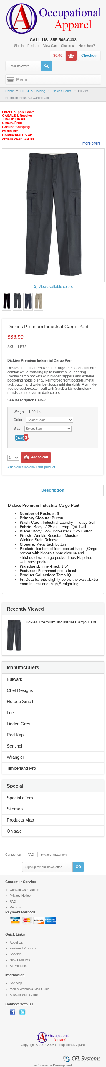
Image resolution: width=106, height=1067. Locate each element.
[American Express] (50, 920)
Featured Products (23, 948)
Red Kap (15, 734)
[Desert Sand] (38, 302)
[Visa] (15, 920)
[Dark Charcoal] (17, 302)
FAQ (31, 854)
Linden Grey (18, 723)
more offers (91, 143)
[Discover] (39, 920)
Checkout (68, 45)
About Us (16, 942)
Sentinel (14, 745)
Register (33, 45)
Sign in (19, 45)
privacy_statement (54, 854)
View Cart (50, 45)
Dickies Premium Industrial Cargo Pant (60, 622)
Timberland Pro (21, 768)
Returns (15, 907)
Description (52, 490)
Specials (16, 954)
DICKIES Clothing (32, 91)
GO (78, 867)
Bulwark (14, 679)
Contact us (13, 854)
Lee (10, 712)
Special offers (20, 797)
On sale (14, 831)
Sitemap (15, 808)
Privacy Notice (20, 895)
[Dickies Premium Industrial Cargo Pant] (14, 622)
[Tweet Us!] (23, 1012)
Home (9, 91)
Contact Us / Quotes (24, 889)
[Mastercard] (27, 920)
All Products (18, 966)
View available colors (56, 287)
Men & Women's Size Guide (29, 989)
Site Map (16, 983)
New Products (20, 960)
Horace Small (20, 701)
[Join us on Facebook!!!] (14, 1012)
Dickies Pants (62, 91)
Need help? (87, 45)
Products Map (20, 819)
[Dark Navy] (28, 302)
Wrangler (15, 757)
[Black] (6, 302)
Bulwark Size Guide (24, 994)
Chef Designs (20, 690)
